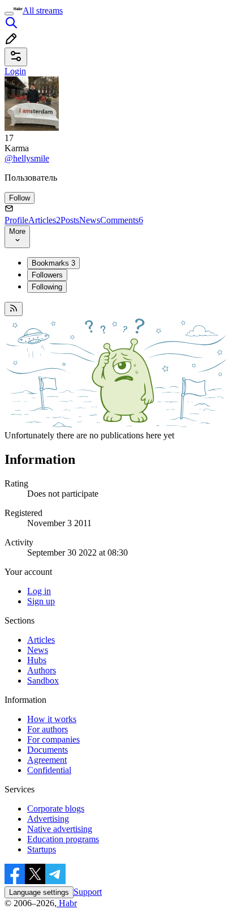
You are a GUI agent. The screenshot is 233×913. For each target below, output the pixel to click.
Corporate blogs (55, 808)
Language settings (39, 892)
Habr (67, 903)
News (89, 220)
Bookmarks (53, 263)
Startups (41, 849)
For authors (47, 729)
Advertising (48, 819)
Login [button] (15, 71)
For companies (53, 739)
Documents (47, 749)
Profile (16, 220)
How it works (51, 719)
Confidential (49, 770)
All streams (43, 10)
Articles (44, 220)
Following (47, 287)
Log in (39, 591)
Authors (41, 670)
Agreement (47, 760)
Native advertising (59, 829)
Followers (47, 275)
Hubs (36, 660)
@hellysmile (27, 158)
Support (88, 892)
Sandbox (43, 680)
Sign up (41, 601)
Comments (121, 220)
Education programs (63, 839)
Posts (70, 220)
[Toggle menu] (9, 13)
